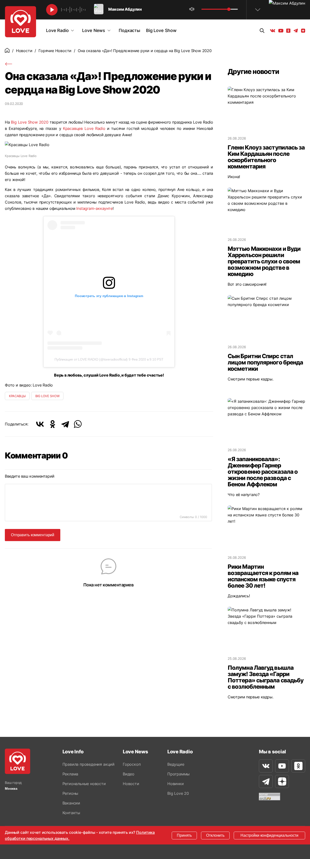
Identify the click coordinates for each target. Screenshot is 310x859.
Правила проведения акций (88, 764)
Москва (11, 788)
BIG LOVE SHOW (47, 396)
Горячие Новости (55, 50)
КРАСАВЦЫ (17, 396)
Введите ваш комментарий (29, 476)
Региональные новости (84, 783)
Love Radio (57, 30)
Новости (24, 50)
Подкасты (129, 30)
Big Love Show (161, 30)
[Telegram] (65, 424)
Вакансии (71, 803)
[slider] (229, 9)
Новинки (175, 783)
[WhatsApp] (78, 424)
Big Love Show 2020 (29, 122)
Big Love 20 (178, 793)
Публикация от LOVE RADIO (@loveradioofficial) (91, 359)
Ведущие (175, 764)
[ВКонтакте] (40, 424)
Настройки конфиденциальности (269, 835)
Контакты (71, 812)
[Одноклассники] (52, 424)
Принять (184, 835)
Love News (93, 30)
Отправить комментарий (32, 535)
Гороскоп (131, 764)
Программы (178, 774)
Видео (128, 774)
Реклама (70, 774)
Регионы (70, 793)
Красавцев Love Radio (84, 128)
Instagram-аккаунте (94, 208)
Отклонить (215, 835)
